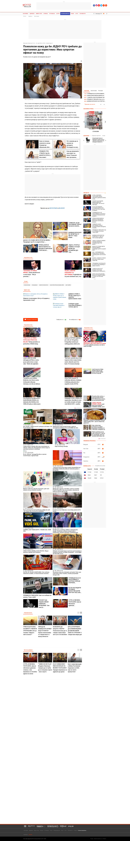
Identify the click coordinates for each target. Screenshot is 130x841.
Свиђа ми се (60, 319)
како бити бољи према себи (57, 285)
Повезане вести (28, 612)
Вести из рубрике (28, 650)
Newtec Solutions (97, 838)
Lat (103, 5)
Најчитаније (94, 90)
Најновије (86, 90)
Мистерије (36, 16)
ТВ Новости (82, 13)
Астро (58, 13)
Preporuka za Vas (28, 257)
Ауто (76, 13)
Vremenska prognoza (89, 440)
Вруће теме (27, 290)
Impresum (26, 834)
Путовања (52, 13)
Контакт (30, 834)
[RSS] (105, 193)
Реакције (100, 90)
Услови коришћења (82, 830)
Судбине (30, 16)
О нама (75, 830)
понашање (34, 285)
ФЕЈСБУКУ (62, 208)
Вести (24, 16)
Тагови (25, 281)
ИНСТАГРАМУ (53, 208)
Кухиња (46, 13)
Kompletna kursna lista (100, 465)
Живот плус (39, 13)
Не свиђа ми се (74, 319)
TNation (104, 838)
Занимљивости (65, 13)
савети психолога (43, 285)
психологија (27, 285)
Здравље (32, 13)
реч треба (68, 285)
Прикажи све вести (90, 104)
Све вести (86, 192)
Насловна (25, 13)
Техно (72, 13)
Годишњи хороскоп (96, 135)
